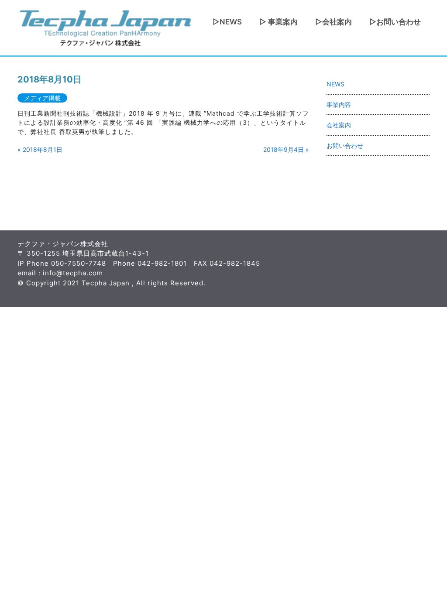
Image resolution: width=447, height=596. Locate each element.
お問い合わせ (345, 145)
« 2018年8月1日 (39, 149)
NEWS (335, 84)
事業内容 (339, 104)
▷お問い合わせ (395, 21)
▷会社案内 (333, 21)
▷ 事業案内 (278, 21)
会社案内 (339, 125)
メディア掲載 (42, 98)
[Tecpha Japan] (104, 27)
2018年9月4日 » (286, 149)
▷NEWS (227, 21)
